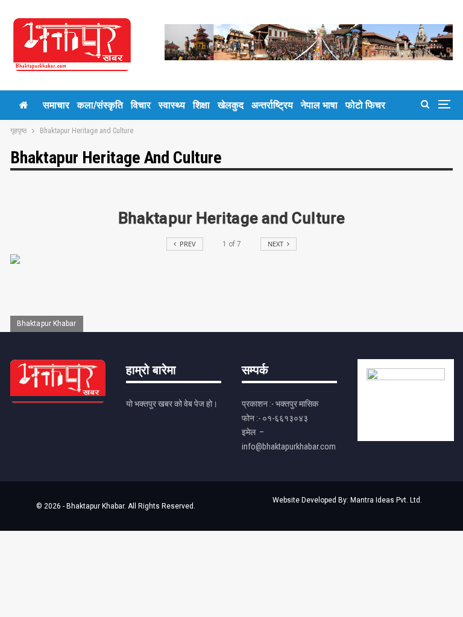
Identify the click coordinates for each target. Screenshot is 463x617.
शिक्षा (201, 105)
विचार (141, 105)
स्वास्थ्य (172, 105)
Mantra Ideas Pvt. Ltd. (386, 500)
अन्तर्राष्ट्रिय (272, 105)
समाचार (56, 105)
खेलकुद (231, 105)
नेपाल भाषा (319, 105)
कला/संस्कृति (100, 105)
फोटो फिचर (365, 105)
